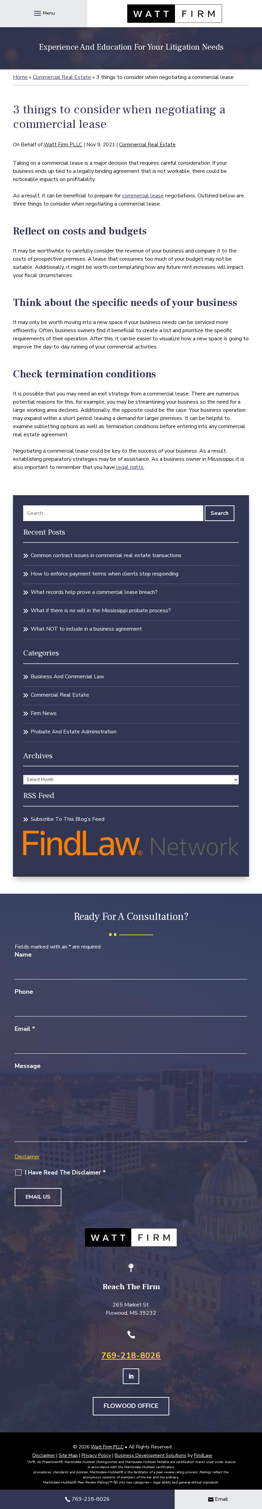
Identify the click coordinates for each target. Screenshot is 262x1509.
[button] (43, 12)
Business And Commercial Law (67, 676)
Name (23, 955)
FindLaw (203, 1455)
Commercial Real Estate (147, 144)
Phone (24, 992)
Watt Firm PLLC (63, 144)
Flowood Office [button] (131, 1406)
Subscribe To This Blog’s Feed (67, 819)
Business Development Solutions (150, 1455)
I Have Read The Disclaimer (65, 1172)
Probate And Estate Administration (73, 731)
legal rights (129, 467)
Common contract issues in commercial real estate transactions (106, 555)
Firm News (44, 713)
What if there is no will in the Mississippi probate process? (101, 610)
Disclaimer (27, 1157)
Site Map (68, 1455)
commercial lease (143, 195)
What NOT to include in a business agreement (86, 629)
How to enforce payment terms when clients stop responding (104, 574)
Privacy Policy (96, 1455)
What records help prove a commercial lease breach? (94, 592)
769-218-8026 (131, 1355)
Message (28, 1066)
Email (25, 1029)
